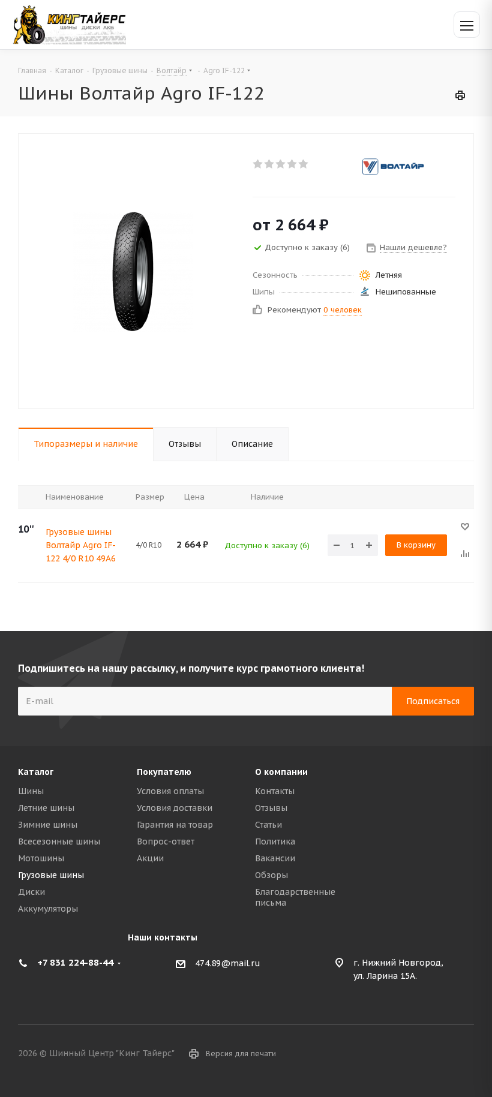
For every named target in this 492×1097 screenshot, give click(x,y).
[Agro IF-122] (133, 271)
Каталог (35, 772)
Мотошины (41, 858)
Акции (150, 858)
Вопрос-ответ (165, 841)
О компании (281, 772)
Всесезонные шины (59, 841)
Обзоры (271, 875)
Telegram (465, 1054)
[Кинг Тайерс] (69, 24)
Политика (275, 841)
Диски (31, 891)
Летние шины (46, 808)
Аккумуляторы (48, 908)
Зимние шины (47, 824)
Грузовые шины (51, 875)
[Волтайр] (406, 167)
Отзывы (271, 808)
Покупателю (164, 772)
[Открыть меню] (467, 24)
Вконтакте (435, 1054)
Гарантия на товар (175, 824)
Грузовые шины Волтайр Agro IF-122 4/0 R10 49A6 (81, 545)
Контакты (275, 791)
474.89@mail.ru (227, 963)
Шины (31, 791)
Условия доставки (174, 808)
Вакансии (275, 858)
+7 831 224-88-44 (75, 962)
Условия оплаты (170, 791)
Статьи (268, 824)
